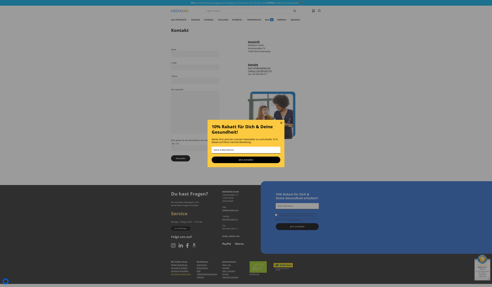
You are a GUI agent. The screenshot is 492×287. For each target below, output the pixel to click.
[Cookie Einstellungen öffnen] (6, 281)
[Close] (281, 123)
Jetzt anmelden (246, 159)
